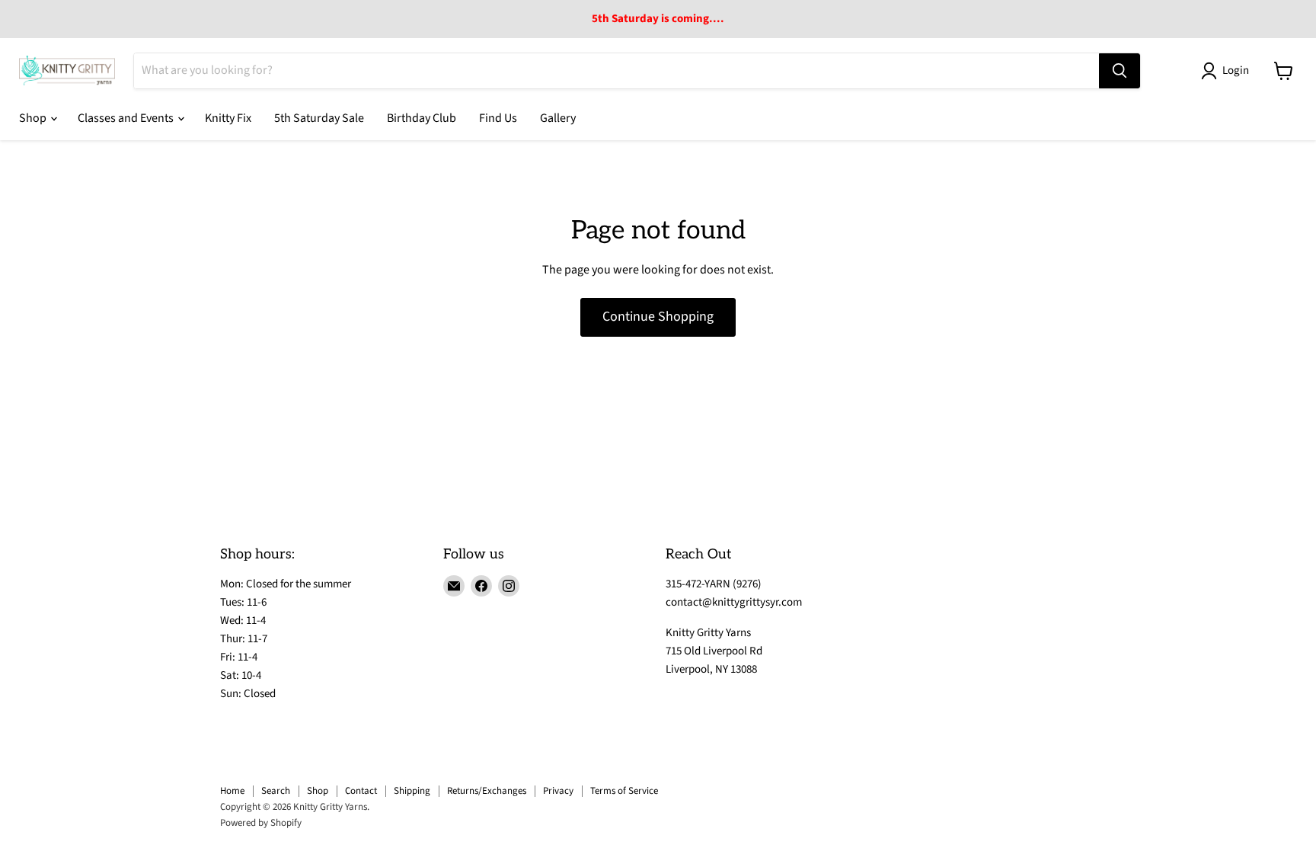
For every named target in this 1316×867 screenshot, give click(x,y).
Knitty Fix (228, 118)
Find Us (498, 118)
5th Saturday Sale (319, 118)
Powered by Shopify (261, 823)
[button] (1228, 71)
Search (275, 791)
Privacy (558, 791)
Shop (34, 118)
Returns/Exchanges (486, 791)
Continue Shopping (658, 316)
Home (232, 791)
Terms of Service (624, 791)
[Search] (1119, 70)
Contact (361, 791)
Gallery (558, 118)
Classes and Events (127, 118)
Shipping (412, 791)
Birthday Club (421, 118)
